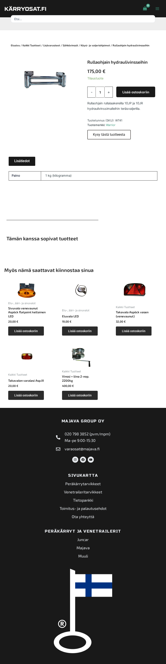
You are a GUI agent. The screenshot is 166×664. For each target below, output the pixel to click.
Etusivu (15, 45)
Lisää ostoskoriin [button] (26, 331)
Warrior (110, 125)
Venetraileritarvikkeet (83, 492)
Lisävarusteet (51, 45)
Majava (83, 547)
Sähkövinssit (70, 45)
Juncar (83, 539)
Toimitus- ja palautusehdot (83, 508)
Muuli (83, 556)
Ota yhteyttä (83, 516)
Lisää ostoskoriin (135, 92)
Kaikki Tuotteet (31, 45)
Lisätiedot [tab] (22, 161)
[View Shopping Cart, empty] (145, 9)
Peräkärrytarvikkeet (83, 483)
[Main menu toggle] (157, 8)
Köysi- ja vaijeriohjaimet (95, 45)
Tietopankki (83, 500)
